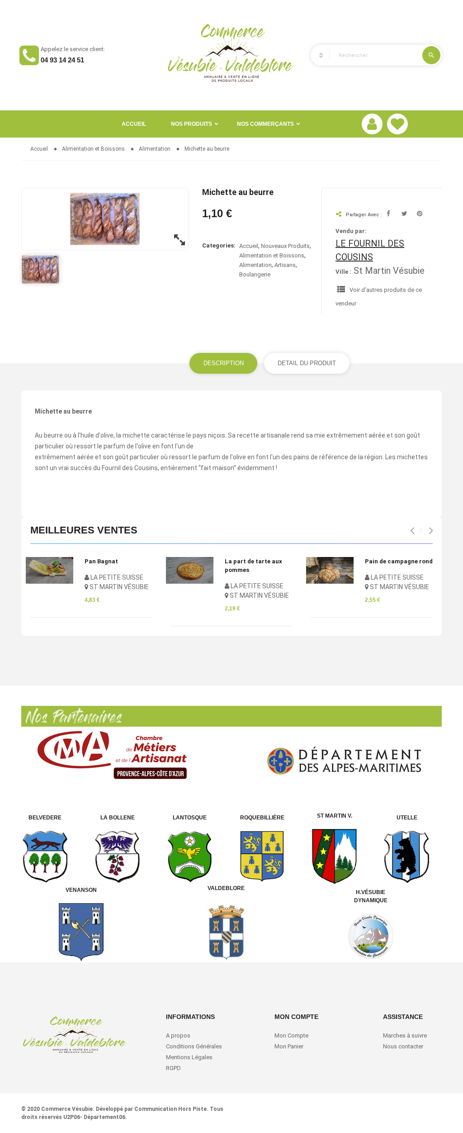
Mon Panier (288, 1046)
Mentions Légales (189, 1057)
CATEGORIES (317, 55)
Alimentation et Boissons (271, 255)
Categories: (219, 245)
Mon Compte (291, 1035)
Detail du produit (307, 363)
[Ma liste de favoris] (397, 124)
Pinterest (419, 214)
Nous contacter (403, 1046)
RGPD (173, 1068)
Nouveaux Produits (285, 246)
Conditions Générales (194, 1046)
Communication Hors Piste (170, 1109)
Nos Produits (191, 124)
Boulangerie (254, 274)
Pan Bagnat (101, 561)
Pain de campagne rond (399, 561)
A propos (178, 1035)
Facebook (389, 214)
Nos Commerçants (265, 124)
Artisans (285, 265)
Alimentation (255, 265)
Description (223, 363)
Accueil (134, 124)
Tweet (404, 214)
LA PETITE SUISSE (116, 577)
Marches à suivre (405, 1035)
